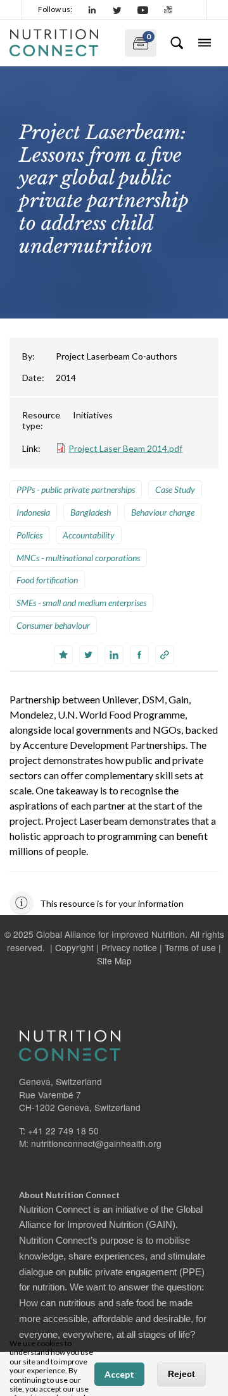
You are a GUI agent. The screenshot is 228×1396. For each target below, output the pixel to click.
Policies (29, 535)
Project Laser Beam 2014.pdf (125, 448)
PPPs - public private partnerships (75, 489)
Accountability (89, 535)
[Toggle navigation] (204, 43)
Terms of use (190, 947)
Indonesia (33, 512)
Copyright (74, 947)
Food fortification (47, 579)
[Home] (62, 43)
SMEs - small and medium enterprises (81, 602)
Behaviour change (162, 512)
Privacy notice (129, 947)
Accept (119, 1374)
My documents (138, 40)
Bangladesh (90, 512)
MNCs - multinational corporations (78, 557)
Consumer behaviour (53, 625)
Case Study (175, 489)
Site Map (114, 960)
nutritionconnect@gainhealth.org (96, 1143)
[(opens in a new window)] (92, 9)
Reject (181, 1374)
